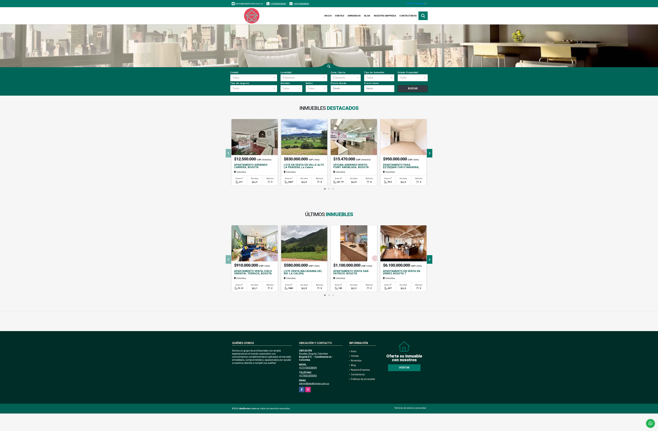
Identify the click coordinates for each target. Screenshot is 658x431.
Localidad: (286, 72)
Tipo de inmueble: (374, 72)
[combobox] (253, 77)
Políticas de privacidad (363, 379)
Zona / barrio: (338, 72)
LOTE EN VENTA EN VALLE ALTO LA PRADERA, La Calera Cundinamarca (304, 167)
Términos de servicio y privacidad (410, 408)
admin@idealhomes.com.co (314, 383)
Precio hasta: (371, 83)
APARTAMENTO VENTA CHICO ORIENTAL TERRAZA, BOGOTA (253, 272)
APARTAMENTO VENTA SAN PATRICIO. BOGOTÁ (350, 272)
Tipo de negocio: (240, 83)
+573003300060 (278, 3)
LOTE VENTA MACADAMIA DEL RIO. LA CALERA (303, 272)
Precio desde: (339, 83)
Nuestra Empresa (385, 15)
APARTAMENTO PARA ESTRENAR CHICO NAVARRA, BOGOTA (401, 167)
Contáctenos (408, 15)
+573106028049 (301, 3)
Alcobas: (285, 83)
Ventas (339, 15)
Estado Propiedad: (408, 72)
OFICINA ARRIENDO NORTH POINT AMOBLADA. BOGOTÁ (351, 166)
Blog (367, 15)
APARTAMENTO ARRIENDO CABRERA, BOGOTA (250, 166)
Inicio (328, 15)
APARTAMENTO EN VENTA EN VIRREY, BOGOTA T (401, 272)
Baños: (309, 83)
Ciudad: (234, 72)
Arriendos (354, 15)
